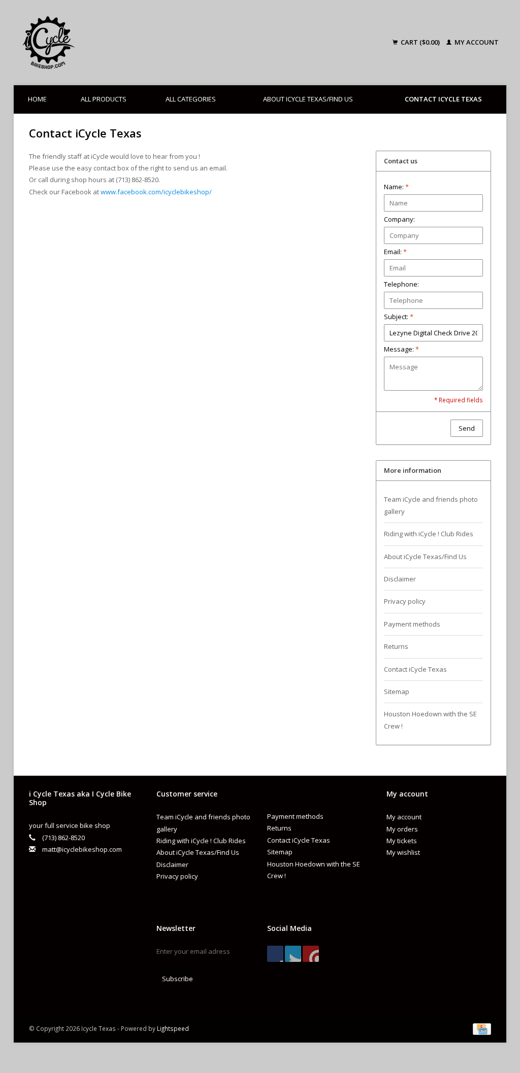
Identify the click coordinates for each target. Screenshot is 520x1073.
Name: (396, 186)
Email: (395, 251)
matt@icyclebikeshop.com (82, 849)
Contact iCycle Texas (443, 98)
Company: (399, 219)
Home (37, 98)
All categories (191, 98)
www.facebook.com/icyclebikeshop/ (156, 191)
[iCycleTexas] (102, 42)
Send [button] (467, 428)
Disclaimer (400, 578)
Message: (401, 349)
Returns (396, 646)
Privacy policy (405, 601)
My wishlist (403, 852)
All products (103, 98)
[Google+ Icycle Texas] (293, 954)
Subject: (398, 316)
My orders (402, 829)
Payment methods (412, 624)
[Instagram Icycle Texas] (311, 954)
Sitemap (396, 691)
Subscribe (177, 978)
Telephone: (401, 284)
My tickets (401, 840)
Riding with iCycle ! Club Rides (428, 533)
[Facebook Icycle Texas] (275, 954)
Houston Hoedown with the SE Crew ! (430, 719)
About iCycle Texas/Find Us (308, 98)
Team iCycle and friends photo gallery (431, 505)
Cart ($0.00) (420, 42)
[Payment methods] (482, 1028)
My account (476, 42)
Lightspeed (173, 1028)
